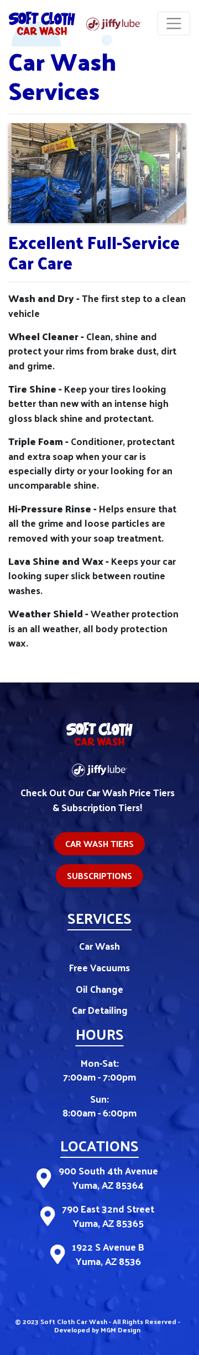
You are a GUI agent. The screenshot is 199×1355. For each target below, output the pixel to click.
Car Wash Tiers (99, 843)
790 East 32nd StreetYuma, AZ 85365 (108, 1216)
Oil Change (99, 989)
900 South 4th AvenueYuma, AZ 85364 (108, 1178)
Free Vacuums (99, 967)
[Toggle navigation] (174, 23)
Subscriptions (99, 875)
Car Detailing (100, 1010)
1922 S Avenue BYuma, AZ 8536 (108, 1254)
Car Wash (99, 946)
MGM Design (120, 1330)
